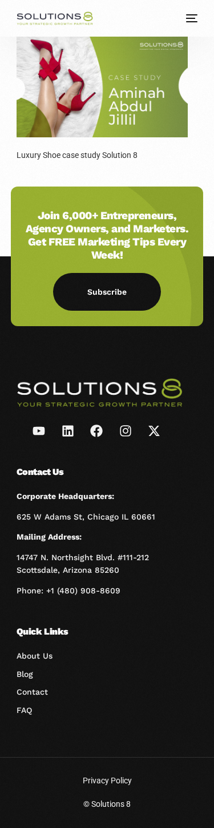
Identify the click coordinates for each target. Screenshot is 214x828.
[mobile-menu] (190, 18)
